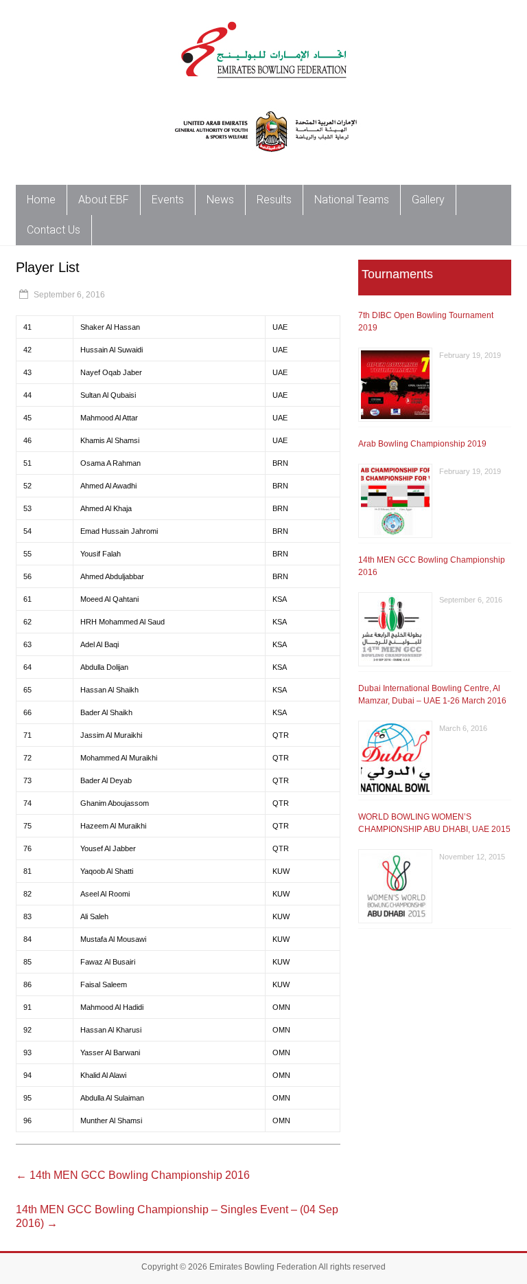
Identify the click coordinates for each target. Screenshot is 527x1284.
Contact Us (53, 229)
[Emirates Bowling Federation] (263, 17)
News (220, 199)
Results (274, 199)
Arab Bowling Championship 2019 (422, 444)
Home (41, 199)
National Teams (351, 199)
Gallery (428, 199)
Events (168, 199)
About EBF (103, 199)
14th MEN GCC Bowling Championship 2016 (133, 1175)
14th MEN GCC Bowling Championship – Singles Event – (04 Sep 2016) (177, 1216)
